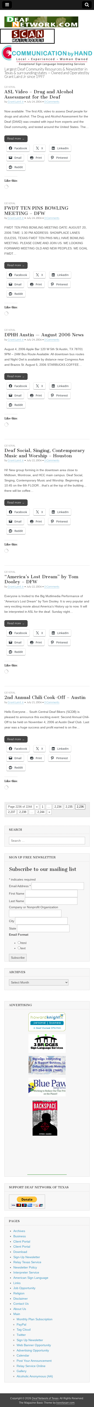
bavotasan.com (65, 1402)
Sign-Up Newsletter (26, 1257)
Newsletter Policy (25, 1267)
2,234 (57, 806)
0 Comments (51, 101)
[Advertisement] (47, 1158)
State (13, 928)
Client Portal (21, 1241)
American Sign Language (30, 1277)
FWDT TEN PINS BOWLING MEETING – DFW (36, 210)
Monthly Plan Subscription (34, 1319)
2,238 (22, 812)
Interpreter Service (26, 1272)
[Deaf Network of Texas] (41, 19)
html (23, 943)
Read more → (16, 138)
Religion (18, 1293)
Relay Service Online (31, 1366)
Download (20, 1252)
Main (16, 1314)
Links (17, 1283)
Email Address (20, 886)
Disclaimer (20, 1298)
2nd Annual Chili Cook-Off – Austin (44, 697)
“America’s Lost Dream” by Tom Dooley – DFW (41, 579)
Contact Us (21, 1303)
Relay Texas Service (27, 1262)
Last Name (17, 901)
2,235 (69, 806)
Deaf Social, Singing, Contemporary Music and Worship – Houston (44, 453)
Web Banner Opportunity (34, 1345)
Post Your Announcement (34, 1360)
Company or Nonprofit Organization (33, 907)
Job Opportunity (24, 1288)
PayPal (21, 1324)
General (10, 86)
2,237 (11, 812)
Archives (19, 1231)
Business (19, 1236)
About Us (19, 1309)
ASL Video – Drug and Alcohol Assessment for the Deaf (38, 94)
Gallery (21, 1371)
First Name (17, 893)
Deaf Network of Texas (45, 1398)
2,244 (40, 812)
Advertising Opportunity (33, 1350)
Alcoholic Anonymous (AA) (35, 1376)
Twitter (21, 1335)
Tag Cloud (24, 1329)
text (23, 948)
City (12, 921)
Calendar (23, 1355)
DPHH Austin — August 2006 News (44, 334)
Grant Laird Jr (16, 101)
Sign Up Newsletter (30, 1340)
